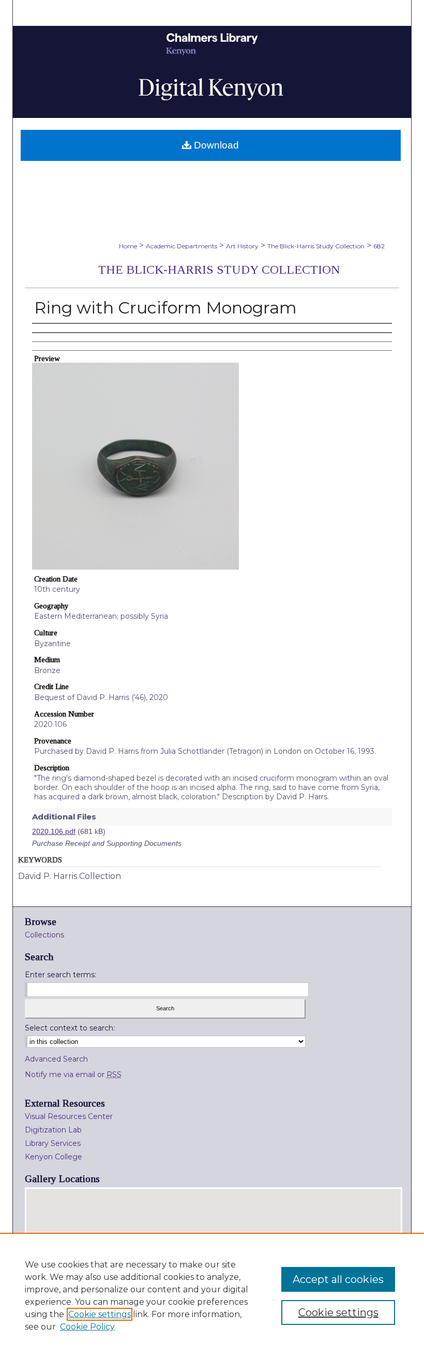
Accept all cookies (338, 1279)
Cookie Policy (87, 1327)
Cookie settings (99, 1314)
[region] (212, 1295)
